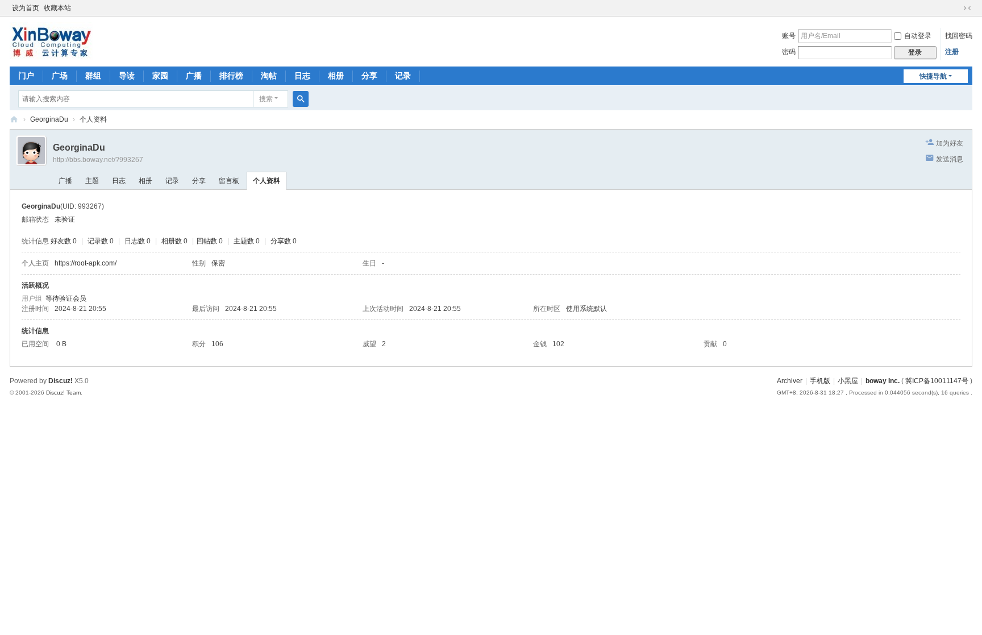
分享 (369, 75)
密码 (789, 52)
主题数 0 (247, 241)
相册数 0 (174, 241)
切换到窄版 (967, 8)
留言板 (229, 181)
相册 (336, 75)
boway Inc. (883, 381)
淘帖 (269, 75)
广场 (60, 75)
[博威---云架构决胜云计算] (51, 40)
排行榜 (231, 75)
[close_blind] (956, 8)
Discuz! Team (63, 392)
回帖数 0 (210, 241)
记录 (403, 75)
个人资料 (266, 181)
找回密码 (958, 36)
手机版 (820, 381)
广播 (194, 75)
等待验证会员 (65, 298)
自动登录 (917, 36)
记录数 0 (101, 241)
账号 (789, 36)
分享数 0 (284, 241)
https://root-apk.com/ (85, 263)
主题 (92, 181)
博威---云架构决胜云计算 (14, 119)
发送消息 (949, 159)
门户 (26, 75)
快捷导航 (933, 76)
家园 (160, 75)
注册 (952, 52)
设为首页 (25, 8)
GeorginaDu (49, 119)
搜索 (266, 99)
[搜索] (301, 99)
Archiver (789, 381)
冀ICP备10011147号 (936, 381)
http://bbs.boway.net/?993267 (98, 160)
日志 (302, 75)
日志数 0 (137, 241)
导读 (127, 75)
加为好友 (949, 143)
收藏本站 (57, 8)
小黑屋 (848, 381)
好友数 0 (64, 241)
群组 (93, 75)
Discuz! (60, 381)
